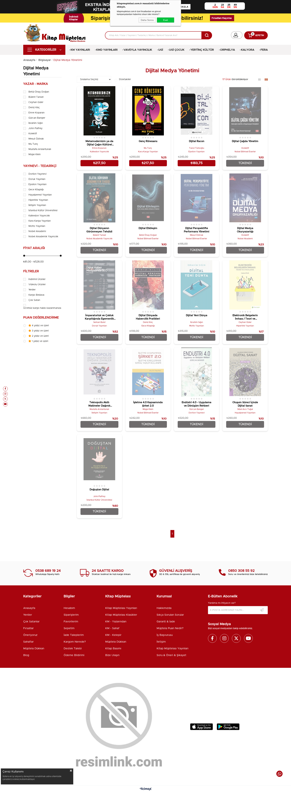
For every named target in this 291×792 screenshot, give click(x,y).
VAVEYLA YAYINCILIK (138, 49)
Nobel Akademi (37, 231)
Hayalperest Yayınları (40, 195)
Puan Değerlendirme (41, 317)
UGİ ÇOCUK (176, 49)
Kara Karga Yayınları (39, 221)
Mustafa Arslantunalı (39, 149)
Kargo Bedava (36, 295)
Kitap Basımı (113, 648)
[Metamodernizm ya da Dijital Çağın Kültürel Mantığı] (99, 111)
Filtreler (31, 271)
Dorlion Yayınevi (37, 174)
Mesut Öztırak (36, 139)
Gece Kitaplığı (36, 189)
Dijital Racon (196, 141)
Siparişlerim (71, 614)
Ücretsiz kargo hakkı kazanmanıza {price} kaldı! (49, 308)
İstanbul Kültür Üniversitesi (42, 210)
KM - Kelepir (113, 635)
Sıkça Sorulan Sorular (170, 614)
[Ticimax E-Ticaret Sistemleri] (146, 789)
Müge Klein (34, 154)
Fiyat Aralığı (34, 248)
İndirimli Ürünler (36, 279)
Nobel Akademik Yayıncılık (43, 236)
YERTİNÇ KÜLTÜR (202, 49)
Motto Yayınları (36, 226)
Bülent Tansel (35, 97)
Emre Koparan (36, 113)
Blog (26, 655)
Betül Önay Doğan (38, 92)
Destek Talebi (73, 648)
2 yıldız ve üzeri (40, 336)
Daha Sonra (147, 20)
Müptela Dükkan (33, 648)
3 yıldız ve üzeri (40, 331)
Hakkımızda (164, 608)
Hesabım (69, 608)
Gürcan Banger (36, 118)
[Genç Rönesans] (148, 111)
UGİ (160, 49)
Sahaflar (28, 641)
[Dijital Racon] (196, 111)
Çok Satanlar (31, 621)
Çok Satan (34, 300)
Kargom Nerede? (75, 641)
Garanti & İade (166, 621)
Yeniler (32, 290)
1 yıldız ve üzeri (39, 341)
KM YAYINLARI (80, 49)
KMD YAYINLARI (107, 49)
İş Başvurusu (165, 635)
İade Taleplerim (74, 635)
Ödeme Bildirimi (74, 655)
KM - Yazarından (115, 621)
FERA (264, 49)
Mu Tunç (33, 144)
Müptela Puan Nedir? (170, 628)
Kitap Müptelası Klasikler (121, 614)
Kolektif (32, 133)
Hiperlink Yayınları (38, 200)
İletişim (161, 641)
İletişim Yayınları (37, 205)
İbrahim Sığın (35, 123)
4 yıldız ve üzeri (40, 325)
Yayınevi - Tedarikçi (39, 166)
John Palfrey (35, 128)
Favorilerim (71, 621)
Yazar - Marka (35, 83)
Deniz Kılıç (34, 107)
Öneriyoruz (30, 635)
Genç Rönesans (148, 141)
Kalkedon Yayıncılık (39, 216)
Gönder (261, 610)
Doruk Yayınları (36, 179)
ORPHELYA (227, 49)
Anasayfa (29, 608)
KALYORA (247, 49)
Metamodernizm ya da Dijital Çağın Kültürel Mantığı (99, 143)
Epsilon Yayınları (37, 184)
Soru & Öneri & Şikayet (171, 655)
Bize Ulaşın (112, 655)
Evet (165, 20)
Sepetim (69, 628)
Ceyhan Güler (35, 102)
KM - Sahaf (112, 628)
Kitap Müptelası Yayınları (121, 608)
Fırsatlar (28, 628)
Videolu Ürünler (37, 284)
